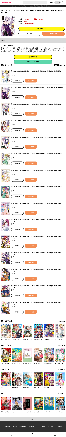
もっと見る (61, 321)
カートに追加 (53, 33)
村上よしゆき (28, 19)
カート (33, 435)
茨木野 (35, 19)
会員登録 (57, 2)
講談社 (26, 21)
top (2, 6)
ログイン (51, 2)
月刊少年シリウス (30, 23)
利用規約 (15, 426)
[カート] (63, 2)
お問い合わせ (45, 426)
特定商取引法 (22, 426)
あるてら (42, 19)
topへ (33, 419)
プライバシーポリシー (34, 426)
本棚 (55, 435)
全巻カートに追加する (33, 62)
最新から (62, 65)
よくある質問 (7, 426)
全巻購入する (33, 57)
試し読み (29, 33)
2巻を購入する (41, 28)
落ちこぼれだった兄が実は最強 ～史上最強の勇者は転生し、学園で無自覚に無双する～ (33, 6)
